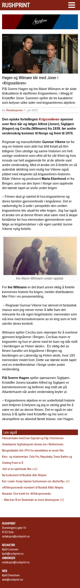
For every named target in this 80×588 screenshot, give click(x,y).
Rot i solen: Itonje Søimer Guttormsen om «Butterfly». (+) (35, 481)
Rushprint (16, 5)
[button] (71, 5)
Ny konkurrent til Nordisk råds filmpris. (24, 475)
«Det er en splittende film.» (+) (19, 469)
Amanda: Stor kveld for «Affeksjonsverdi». (27, 494)
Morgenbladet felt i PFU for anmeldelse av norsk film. (33, 450)
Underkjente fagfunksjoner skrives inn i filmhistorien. (33, 444)
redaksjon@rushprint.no (16, 536)
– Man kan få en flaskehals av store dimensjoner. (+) (33, 500)
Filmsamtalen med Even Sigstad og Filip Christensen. (33, 438)
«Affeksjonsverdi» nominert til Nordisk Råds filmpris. (33, 487)
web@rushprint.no (12, 579)
